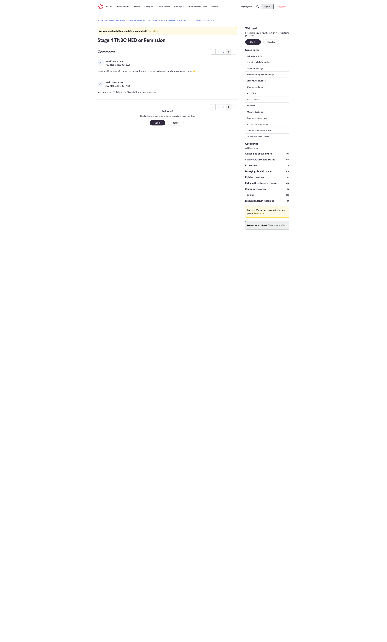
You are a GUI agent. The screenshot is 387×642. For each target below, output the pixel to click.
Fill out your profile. (276, 225)
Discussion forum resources (267, 200)
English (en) (246, 6)
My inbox (251, 105)
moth (108, 82)
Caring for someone (267, 189)
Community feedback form (259, 130)
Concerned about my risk (267, 153)
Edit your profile (254, 56)
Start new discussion (256, 80)
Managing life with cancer (267, 171)
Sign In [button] (157, 122)
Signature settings (255, 68)
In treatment (267, 165)
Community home (255, 87)
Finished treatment (267, 177)
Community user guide (257, 118)
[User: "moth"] (101, 84)
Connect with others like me (267, 159)
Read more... (259, 213)
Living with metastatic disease (267, 183)
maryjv (109, 61)
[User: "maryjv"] (101, 62)
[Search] (257, 6)
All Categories (251, 148)
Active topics (253, 99)
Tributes (267, 195)
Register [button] (175, 122)
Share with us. (153, 31)
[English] (113, 6)
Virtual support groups (257, 124)
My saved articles (255, 112)
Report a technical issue (258, 136)
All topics (251, 93)
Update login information (258, 62)
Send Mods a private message (260, 74)
